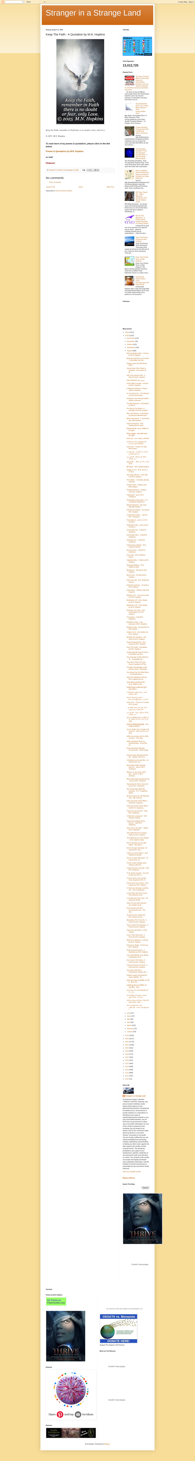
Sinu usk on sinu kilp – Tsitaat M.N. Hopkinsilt (137, 829)
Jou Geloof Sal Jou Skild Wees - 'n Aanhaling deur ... (138, 673)
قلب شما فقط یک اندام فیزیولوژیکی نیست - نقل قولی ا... (138, 1007)
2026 (127, 332)
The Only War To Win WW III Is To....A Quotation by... (137, 658)
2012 (127, 1073)
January (130, 1032)
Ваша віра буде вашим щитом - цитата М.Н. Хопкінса (138, 780)
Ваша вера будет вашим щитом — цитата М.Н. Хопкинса (136, 767)
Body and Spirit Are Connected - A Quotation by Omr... (138, 359)
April (129, 1022)
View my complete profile (132, 1172)
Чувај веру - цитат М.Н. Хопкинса (135, 496)
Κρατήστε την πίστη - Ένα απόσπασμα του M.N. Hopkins (136, 612)
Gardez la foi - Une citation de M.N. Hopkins (137, 633)
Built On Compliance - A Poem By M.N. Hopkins (137, 941)
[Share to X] (93, 170)
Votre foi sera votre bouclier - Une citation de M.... (137, 904)
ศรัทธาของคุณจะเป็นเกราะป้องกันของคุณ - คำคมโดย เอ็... (137, 743)
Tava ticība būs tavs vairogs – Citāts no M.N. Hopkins (137, 834)
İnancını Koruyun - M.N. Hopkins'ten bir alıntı (135, 424)
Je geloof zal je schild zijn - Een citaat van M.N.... (136, 916)
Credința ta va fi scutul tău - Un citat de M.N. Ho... (138, 761)
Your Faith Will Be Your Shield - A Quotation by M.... (138, 956)
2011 (127, 1076)
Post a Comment (55, 182)
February (130, 1029)
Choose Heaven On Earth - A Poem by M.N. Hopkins (137, 966)
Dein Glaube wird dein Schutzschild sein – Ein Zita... (136, 910)
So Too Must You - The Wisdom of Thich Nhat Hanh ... (138, 394)
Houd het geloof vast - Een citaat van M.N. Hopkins (136, 643)
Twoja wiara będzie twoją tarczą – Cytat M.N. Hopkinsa (136, 823)
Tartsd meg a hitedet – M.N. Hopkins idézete (136, 546)
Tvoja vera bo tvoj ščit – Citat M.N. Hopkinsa (137, 812)
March (129, 1025)
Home (81, 187)
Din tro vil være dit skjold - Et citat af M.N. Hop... (137, 849)
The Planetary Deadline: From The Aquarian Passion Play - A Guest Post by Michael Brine (141, 153)
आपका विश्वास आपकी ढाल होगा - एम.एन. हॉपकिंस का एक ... (136, 683)
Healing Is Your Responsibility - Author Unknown (138, 399)
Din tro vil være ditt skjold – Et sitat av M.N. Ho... (137, 859)
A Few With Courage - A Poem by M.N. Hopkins (137, 384)
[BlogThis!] (90, 170)
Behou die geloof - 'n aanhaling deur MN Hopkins (138, 419)
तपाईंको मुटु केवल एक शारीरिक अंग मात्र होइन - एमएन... (137, 986)
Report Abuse (129, 1178)
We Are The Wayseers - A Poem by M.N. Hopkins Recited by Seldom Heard (142, 219)
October (130, 344)
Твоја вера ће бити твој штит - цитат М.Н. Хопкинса (138, 785)
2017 (127, 1057)
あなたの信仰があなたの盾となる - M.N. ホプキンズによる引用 (138, 719)
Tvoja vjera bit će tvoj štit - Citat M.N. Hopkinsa (138, 869)
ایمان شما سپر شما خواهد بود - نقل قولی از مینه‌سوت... (137, 708)
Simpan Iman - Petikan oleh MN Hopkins (137, 486)
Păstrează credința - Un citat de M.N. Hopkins (138, 511)
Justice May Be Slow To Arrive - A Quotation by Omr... (138, 653)
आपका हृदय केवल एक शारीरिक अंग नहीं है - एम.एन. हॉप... (138, 981)
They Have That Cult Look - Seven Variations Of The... (137, 663)
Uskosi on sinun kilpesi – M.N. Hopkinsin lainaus (137, 854)
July (128, 1013)
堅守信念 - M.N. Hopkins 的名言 (138, 467)
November (131, 341)
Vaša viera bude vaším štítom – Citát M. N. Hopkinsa (138, 807)
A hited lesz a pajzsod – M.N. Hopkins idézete (137, 817)
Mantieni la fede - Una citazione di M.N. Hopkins (137, 623)
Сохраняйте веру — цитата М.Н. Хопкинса (137, 516)
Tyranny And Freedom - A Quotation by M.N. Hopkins (137, 951)
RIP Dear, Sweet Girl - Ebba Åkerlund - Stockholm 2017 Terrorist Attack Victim (141, 197)
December (131, 338)
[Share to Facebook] (95, 170)
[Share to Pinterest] (98, 170)
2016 (127, 1060)
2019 (127, 1051)
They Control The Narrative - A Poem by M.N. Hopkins (137, 926)
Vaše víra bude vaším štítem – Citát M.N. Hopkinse (137, 802)
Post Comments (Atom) (64, 191)
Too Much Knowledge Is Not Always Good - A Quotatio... (137, 668)
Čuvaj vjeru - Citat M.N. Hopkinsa (135, 618)
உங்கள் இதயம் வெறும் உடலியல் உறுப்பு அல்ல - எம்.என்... (137, 996)
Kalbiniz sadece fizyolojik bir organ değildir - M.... (137, 976)
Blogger (107, 1444)
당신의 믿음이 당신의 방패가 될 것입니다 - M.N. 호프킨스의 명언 (138, 731)
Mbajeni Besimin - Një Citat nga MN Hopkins (136, 506)
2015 (127, 1063)
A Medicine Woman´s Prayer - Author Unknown (137, 389)
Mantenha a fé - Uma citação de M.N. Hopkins (137, 601)
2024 (127, 1035)
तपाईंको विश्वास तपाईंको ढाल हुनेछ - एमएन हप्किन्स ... (137, 688)
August (129, 351)
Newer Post (50, 187)
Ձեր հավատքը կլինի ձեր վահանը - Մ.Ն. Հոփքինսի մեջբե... (137, 791)
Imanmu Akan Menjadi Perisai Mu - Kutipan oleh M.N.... (137, 756)
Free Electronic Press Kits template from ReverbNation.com (124, 1308)
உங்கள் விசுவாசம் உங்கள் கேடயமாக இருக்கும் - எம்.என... (138, 698)
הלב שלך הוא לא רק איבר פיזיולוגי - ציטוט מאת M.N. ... (138, 1001)
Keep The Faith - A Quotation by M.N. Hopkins (137, 648)
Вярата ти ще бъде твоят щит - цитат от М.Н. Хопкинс (136, 774)
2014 (127, 1066)
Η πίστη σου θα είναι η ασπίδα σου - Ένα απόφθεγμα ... (137, 889)
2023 (127, 1039)
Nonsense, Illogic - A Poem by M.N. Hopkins (137, 946)
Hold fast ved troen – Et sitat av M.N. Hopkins (138, 586)
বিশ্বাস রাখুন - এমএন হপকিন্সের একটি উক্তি (138, 438)
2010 (127, 1079)
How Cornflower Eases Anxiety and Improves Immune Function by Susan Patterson (142, 174)
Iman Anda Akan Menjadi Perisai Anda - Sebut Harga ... (137, 750)
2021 (127, 1045)
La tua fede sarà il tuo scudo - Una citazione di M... (137, 894)
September (131, 347)
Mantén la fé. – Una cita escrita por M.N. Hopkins (138, 596)
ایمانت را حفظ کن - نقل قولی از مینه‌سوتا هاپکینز (137, 452)
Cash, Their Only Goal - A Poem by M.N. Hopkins (136, 936)
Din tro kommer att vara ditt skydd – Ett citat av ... (136, 844)
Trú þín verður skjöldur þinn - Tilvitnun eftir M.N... (137, 864)
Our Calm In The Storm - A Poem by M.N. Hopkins (136, 961)
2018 (127, 1054)
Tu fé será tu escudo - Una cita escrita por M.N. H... (138, 874)
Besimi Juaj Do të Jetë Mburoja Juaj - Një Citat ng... (138, 797)
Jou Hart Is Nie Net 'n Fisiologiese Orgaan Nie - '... (138, 971)
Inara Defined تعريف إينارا (135, 380)
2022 (127, 1042)
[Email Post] (83, 170)
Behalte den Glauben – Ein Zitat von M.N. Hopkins (136, 638)
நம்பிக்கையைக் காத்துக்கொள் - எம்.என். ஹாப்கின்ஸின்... (137, 442)
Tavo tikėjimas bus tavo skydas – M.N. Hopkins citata (138, 839)
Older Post (110, 187)
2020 (127, 1048)
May (128, 1019)
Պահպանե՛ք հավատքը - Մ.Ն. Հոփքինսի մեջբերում (137, 501)
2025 (127, 335)
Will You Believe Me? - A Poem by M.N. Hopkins (138, 354)
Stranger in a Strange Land (93, 12)
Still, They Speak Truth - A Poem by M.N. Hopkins (136, 376)
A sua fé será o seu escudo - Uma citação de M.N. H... (137, 879)
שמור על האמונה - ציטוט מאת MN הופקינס (137, 448)
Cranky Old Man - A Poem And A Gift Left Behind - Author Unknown (142, 130)
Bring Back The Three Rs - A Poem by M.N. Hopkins (137, 921)
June (129, 1016)
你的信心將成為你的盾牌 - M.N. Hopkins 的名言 (138, 725)
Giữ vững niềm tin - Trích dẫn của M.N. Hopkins (137, 476)
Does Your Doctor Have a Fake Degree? (142, 259)
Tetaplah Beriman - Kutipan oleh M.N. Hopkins (136, 491)
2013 (127, 1070)
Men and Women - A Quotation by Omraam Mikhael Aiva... (138, 414)
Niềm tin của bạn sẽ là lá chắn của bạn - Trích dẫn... (137, 737)
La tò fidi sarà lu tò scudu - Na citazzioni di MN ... (137, 899)
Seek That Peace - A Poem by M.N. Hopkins (142, 239)
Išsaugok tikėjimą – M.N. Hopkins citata (135, 566)
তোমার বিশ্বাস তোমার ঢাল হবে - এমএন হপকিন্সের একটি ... (137, 693)
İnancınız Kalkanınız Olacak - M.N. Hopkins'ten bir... (137, 678)
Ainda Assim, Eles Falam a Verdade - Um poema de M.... (136, 370)
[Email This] (88, 170)
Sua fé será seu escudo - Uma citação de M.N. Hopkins (137, 884)
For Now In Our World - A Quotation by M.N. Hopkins (137, 409)
